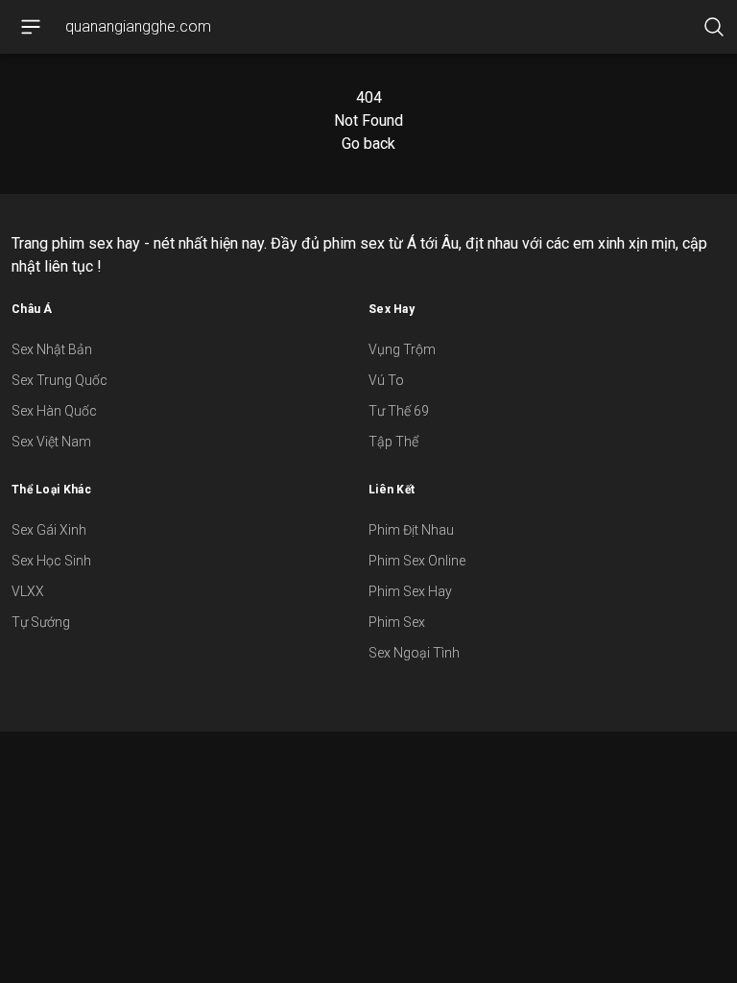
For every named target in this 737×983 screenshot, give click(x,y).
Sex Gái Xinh (49, 530)
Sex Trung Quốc (59, 380)
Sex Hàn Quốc (54, 411)
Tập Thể (393, 441)
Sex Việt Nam (51, 441)
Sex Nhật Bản (52, 349)
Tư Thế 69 (398, 411)
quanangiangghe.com (138, 26)
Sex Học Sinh (51, 560)
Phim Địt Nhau (411, 530)
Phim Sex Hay (410, 591)
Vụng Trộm (402, 349)
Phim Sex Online (416, 560)
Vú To (386, 380)
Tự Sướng (41, 622)
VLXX (28, 591)
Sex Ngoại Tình (414, 652)
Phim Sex (396, 622)
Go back (368, 143)
